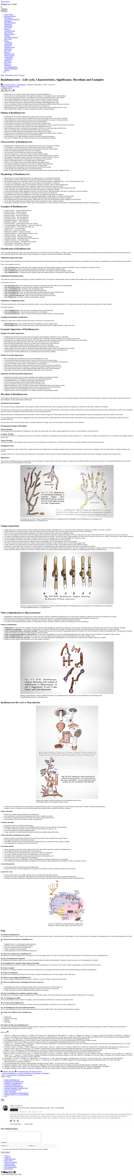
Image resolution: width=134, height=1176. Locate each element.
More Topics (8, 27)
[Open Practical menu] (10, 52)
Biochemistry (8, 24)
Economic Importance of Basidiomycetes (16, 1088)
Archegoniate (8, 44)
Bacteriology (8, 21)
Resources (7, 63)
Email (30, 1145)
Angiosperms (8, 42)
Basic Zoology (8, 32)
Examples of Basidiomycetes (12, 1085)
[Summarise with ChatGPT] (2, 90)
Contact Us (7, 1157)
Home (2, 75)
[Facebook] (14, 1121)
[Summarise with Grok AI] (9, 90)
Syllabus (6, 70)
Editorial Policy (8, 1169)
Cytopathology (8, 59)
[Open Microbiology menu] (13, 18)
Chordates (7, 36)
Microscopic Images (10, 16)
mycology (39, 1071)
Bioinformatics (8, 26)
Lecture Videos (8, 14)
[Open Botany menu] (9, 41)
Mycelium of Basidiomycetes (12, 1089)
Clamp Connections (10, 1091)
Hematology (7, 60)
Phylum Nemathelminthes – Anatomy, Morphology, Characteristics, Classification (25, 1073)
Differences (7, 65)
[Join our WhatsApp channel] (12, 1173)
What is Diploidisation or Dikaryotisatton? (16, 1093)
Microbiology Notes (11, 75)
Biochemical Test (9, 54)
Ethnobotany (8, 49)
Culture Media (8, 57)
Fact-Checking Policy (10, 1167)
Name (2, 1145)
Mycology (22, 75)
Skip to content (5, 1)
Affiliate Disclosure (10, 1159)
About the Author (9, 1164)
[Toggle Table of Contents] (2, 1100)
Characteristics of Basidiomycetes (14, 1081)
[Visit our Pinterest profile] (14, 1173)
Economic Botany (9, 47)
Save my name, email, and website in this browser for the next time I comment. (25, 1149)
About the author (29, 1124)
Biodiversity (7, 45)
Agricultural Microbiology (12, 19)
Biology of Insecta (9, 34)
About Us (7, 1155)
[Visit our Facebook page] (2, 1173)
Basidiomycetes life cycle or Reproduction (16, 1094)
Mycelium (32, 1071)
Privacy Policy (8, 1160)
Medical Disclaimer (10, 1165)
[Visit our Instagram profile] (9, 1173)
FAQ (5, 1096)
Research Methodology (11, 68)
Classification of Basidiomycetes (13, 1086)
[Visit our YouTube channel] (4, 1173)
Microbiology (8, 18)
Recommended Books (10, 67)
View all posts (14, 1109)
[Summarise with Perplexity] (6, 90)
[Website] (11, 1121)
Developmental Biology (11, 37)
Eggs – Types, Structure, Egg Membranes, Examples (17, 1075)
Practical (6, 52)
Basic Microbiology (10, 23)
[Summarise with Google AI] (13, 90)
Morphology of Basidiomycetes (13, 1083)
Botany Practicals (9, 55)
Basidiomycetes (24, 1071)
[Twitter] (18, 1121)
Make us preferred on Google (10, 86)
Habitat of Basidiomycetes (12, 1080)
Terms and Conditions (10, 1162)
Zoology (6, 29)
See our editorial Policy (16, 1124)
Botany (6, 41)
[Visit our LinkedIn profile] (7, 1173)
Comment (3, 1142)
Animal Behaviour (9, 31)
